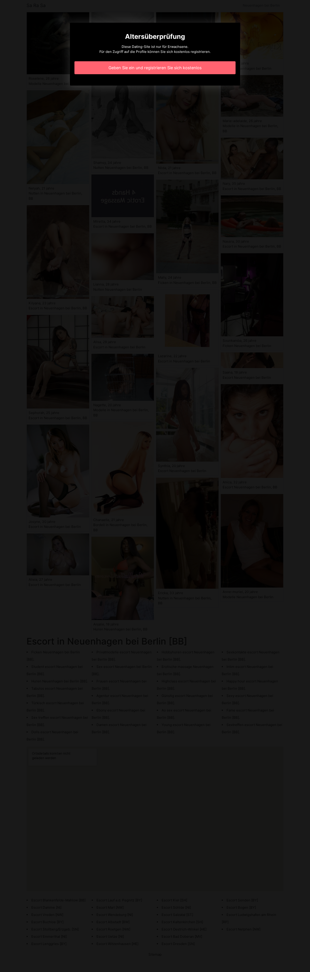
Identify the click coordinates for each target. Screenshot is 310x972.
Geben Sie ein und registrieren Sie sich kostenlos (155, 67)
